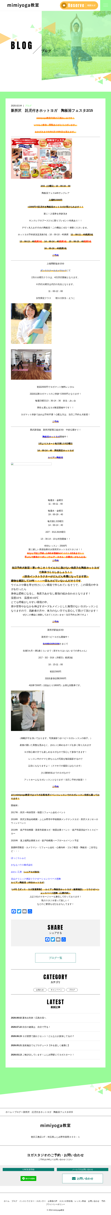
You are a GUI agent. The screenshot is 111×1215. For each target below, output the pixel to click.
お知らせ (40, 990)
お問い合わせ (93, 1201)
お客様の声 (52, 1201)
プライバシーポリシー (55, 1204)
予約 (103, 1201)
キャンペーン (56, 990)
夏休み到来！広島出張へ (28, 1018)
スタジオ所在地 (66, 1201)
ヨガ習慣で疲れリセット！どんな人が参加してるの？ (42, 1036)
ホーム (9, 1112)
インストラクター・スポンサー (32, 1201)
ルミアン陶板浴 (55, 457)
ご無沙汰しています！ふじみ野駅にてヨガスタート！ (42, 1055)
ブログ (28, 106)
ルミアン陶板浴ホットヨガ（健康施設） (64, 889)
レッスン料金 (80, 1201)
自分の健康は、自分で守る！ (30, 1027)
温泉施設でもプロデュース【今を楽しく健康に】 (40, 1045)
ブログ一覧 (55, 957)
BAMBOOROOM (51, 644)
